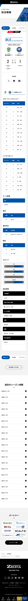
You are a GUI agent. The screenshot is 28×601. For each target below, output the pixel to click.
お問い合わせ (5, 582)
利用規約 (12, 582)
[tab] (6, 28)
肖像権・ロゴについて (20, 582)
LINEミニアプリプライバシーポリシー (14, 587)
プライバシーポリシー (14, 585)
